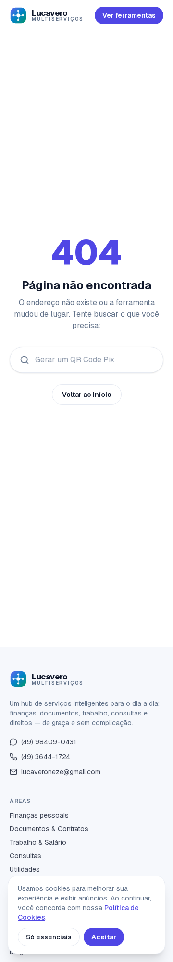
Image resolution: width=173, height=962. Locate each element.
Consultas (25, 855)
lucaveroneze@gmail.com (60, 771)
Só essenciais (49, 937)
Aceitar (103, 937)
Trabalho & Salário (38, 842)
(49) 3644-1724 (45, 756)
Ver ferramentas (129, 15)
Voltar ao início (86, 394)
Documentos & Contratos (49, 829)
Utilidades (25, 869)
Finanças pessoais (39, 815)
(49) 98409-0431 (48, 742)
